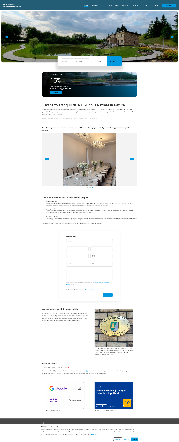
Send (107, 295)
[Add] (102, 61)
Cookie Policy (94, 434)
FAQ (42, 423)
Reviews (135, 5)
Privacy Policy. (89, 290)
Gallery (109, 5)
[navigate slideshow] (47, 159)
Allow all (134, 439)
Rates (117, 5)
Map (102, 5)
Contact (144, 5)
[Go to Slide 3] (90, 187)
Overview (94, 5)
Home (86, 5)
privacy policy (98, 282)
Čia (87, 371)
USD (156, 5)
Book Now (169, 5)
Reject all (126, 439)
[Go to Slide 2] (89, 187)
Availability (125, 5)
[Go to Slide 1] (87, 187)
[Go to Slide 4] (92, 187)
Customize (118, 439)
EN (151, 5)
